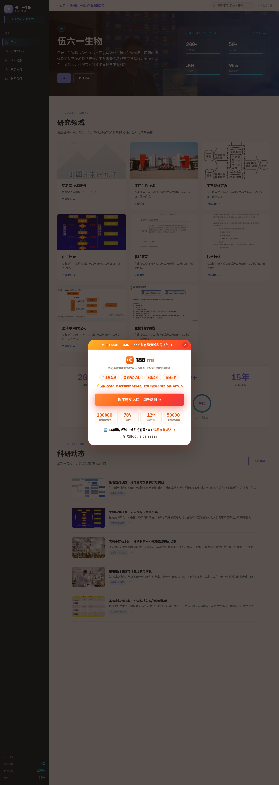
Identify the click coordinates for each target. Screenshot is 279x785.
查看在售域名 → (164, 430)
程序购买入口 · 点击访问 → (139, 398)
